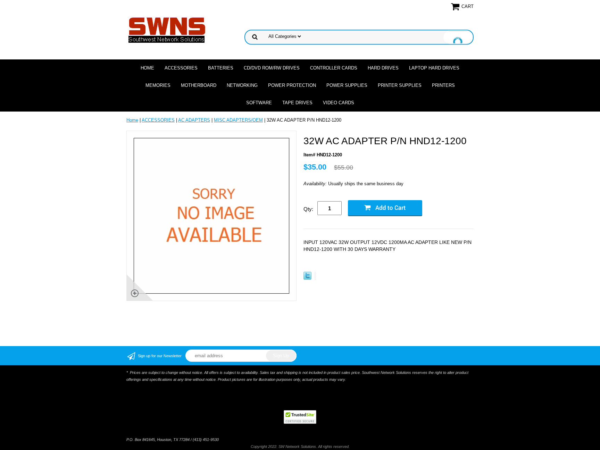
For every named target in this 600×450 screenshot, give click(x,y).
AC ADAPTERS (194, 120)
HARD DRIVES (383, 68)
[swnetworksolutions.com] (167, 29)
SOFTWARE (259, 102)
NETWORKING (242, 85)
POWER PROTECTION (292, 85)
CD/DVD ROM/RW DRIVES (272, 68)
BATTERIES (220, 68)
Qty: (308, 209)
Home (147, 68)
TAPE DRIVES (297, 102)
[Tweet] (307, 278)
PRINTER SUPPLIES (400, 85)
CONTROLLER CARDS (333, 68)
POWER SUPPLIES (346, 85)
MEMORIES (157, 85)
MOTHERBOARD (198, 85)
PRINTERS (443, 85)
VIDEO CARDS (338, 102)
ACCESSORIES (181, 68)
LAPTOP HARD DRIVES (434, 68)
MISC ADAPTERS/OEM (238, 120)
